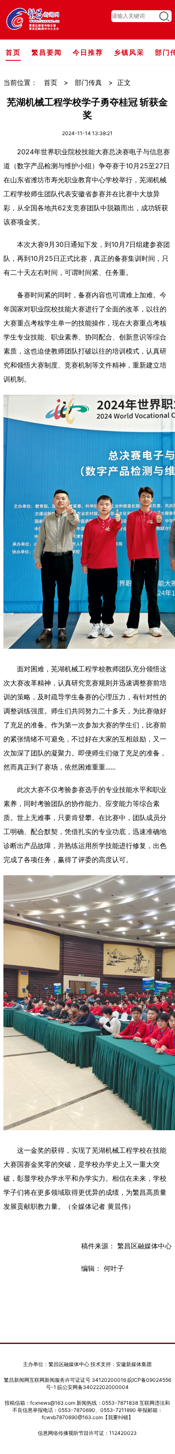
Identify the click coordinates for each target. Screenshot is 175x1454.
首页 (50, 82)
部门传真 (88, 82)
